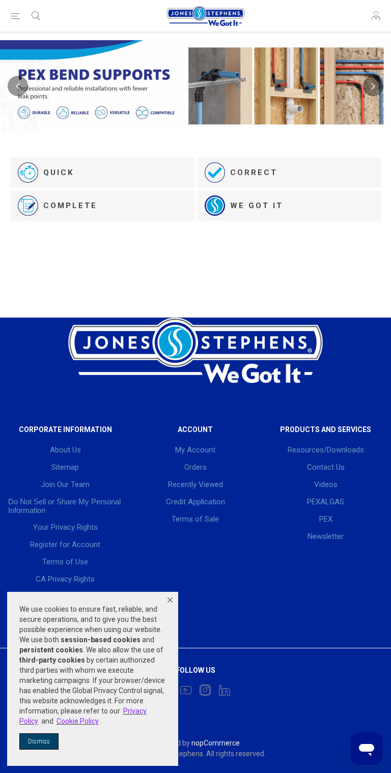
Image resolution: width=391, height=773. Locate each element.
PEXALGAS (325, 501)
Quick (58, 172)
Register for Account (65, 544)
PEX (325, 519)
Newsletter (326, 536)
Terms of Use (65, 561)
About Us (65, 449)
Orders (195, 467)
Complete (70, 205)
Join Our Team (65, 484)
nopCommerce (215, 743)
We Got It (256, 205)
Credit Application (195, 501)
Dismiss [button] (39, 741)
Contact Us (326, 467)
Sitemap (65, 467)
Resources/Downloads (326, 449)
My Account (195, 449)
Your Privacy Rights (65, 527)
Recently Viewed (195, 484)
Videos (326, 484)
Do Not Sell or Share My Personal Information (64, 505)
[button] (170, 600)
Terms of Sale (195, 519)
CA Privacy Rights (65, 579)
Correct (253, 172)
